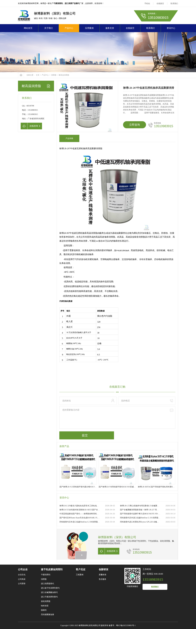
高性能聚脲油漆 (47, 615)
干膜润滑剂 (45, 575)
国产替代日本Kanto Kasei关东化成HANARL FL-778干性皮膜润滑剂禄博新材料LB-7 (79, 518)
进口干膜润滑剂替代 (49, 597)
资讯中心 (171, 28)
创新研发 (103, 569)
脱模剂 (44, 610)
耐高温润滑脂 (64, 75)
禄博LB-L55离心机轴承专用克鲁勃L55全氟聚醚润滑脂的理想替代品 (140, 506)
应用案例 (89, 28)
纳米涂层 (44, 606)
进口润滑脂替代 (47, 584)
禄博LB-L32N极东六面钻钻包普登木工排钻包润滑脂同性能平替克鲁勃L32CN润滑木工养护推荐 (79, 506)
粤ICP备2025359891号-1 (126, 625)
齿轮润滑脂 (45, 601)
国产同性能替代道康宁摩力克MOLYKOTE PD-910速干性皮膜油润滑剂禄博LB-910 (140, 514)
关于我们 (48, 28)
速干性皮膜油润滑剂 (52, 569)
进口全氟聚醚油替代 (49, 592)
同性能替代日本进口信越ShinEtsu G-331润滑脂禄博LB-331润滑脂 (140, 518)
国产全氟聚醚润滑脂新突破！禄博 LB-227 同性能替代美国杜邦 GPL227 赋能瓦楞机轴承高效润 (140, 510)
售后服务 (102, 579)
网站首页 (28, 28)
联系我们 (174, 4)
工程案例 (79, 575)
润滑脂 (53, 75)
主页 (37, 75)
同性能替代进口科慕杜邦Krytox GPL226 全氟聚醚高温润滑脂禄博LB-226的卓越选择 (140, 522)
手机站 (147, 4)
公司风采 (21, 579)
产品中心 (69, 28)
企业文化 (21, 575)
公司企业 (23, 569)
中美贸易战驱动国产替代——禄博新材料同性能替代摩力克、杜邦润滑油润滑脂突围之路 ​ (79, 514)
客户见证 (80, 569)
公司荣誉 (21, 584)
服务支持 (109, 28)
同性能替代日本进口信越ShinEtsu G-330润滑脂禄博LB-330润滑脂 (79, 522)
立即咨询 (134, 124)
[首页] (21, 75)
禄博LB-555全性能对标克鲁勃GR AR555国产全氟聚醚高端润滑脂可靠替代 (79, 510)
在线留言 (160, 4)
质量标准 (102, 575)
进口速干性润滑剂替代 (50, 588)
